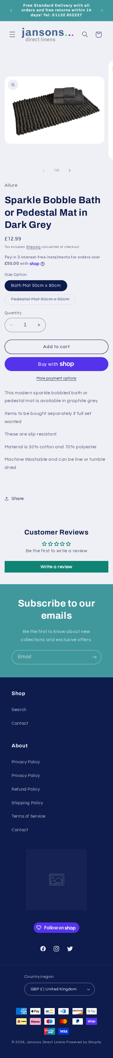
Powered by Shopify (83, 1042)
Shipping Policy (27, 803)
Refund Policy (26, 789)
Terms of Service (28, 816)
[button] (12, 34)
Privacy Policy (26, 762)
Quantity (13, 313)
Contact (20, 723)
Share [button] (18, 498)
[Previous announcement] (11, 10)
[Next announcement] (102, 10)
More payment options (56, 378)
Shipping (33, 247)
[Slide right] (69, 170)
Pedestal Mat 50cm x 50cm (43, 301)
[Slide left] (43, 170)
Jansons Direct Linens (46, 1042)
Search (19, 710)
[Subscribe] (94, 657)
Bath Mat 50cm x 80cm (36, 285)
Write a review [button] (56, 566)
